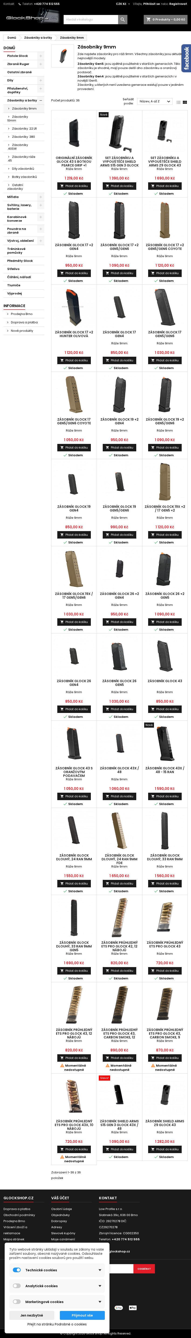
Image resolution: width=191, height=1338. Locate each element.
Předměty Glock (20, 261)
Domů (9, 48)
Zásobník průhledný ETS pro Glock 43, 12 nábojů (74, 1033)
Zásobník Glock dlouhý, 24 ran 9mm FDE (119, 859)
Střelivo (13, 269)
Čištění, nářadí (19, 277)
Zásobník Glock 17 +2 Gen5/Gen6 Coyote (165, 247)
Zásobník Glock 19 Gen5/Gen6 (119, 508)
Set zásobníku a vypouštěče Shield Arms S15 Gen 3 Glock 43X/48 (119, 163)
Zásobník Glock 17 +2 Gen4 (74, 247)
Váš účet (60, 1198)
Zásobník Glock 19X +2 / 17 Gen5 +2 (165, 508)
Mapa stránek (13, 1239)
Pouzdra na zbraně (16, 231)
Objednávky (60, 1215)
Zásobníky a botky (22, 100)
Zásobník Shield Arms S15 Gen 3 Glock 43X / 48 (119, 1125)
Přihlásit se (151, 4)
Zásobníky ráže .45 (21, 159)
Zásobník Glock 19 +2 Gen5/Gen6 (165, 421)
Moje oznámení (63, 1239)
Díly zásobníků (23, 168)
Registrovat (178, 4)
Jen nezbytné (31, 1315)
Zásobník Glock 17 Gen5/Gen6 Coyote (74, 421)
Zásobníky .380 (23, 137)
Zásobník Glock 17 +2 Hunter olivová (74, 334)
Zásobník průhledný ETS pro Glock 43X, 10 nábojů (74, 1125)
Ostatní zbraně (19, 72)
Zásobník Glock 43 (165, 681)
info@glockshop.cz (114, 1251)
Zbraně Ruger (18, 64)
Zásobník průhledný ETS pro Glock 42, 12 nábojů (119, 946)
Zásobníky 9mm (24, 108)
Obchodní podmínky (19, 1215)
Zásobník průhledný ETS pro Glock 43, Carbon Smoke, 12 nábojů (119, 1035)
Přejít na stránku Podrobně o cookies (57, 1324)
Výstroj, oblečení (20, 241)
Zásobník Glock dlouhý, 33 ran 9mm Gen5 (74, 946)
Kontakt (8, 4)
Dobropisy (59, 1221)
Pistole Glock (17, 56)
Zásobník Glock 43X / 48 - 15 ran (164, 770)
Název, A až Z (155, 101)
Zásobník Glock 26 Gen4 (74, 683)
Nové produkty (21, 330)
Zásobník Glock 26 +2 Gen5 (164, 595)
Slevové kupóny (63, 1233)
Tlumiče (13, 285)
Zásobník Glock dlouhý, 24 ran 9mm (74, 857)
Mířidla (13, 197)
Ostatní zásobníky (15, 187)
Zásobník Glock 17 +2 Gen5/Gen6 (119, 247)
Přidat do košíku (74, 186)
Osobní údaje (61, 1209)
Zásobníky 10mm (17, 118)
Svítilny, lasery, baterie (19, 207)
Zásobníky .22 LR (24, 128)
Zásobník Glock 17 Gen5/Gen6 (164, 334)
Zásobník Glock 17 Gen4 (119, 334)
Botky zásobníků (24, 177)
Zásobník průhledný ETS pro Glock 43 (165, 944)
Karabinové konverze (16, 219)
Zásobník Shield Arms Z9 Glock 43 (164, 1123)
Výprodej (14, 293)
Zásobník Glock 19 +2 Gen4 (119, 421)
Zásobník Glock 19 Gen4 (74, 508)
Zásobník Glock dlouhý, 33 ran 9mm (165, 857)
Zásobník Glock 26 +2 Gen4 (119, 595)
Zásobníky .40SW (17, 147)
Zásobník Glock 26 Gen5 (119, 683)
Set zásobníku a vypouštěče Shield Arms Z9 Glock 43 (164, 162)
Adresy (56, 1227)
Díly (10, 80)
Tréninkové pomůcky (16, 251)
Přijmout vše (82, 1315)
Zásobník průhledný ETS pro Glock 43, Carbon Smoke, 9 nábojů (165, 1035)
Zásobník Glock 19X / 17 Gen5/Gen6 (74, 595)
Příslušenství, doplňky (17, 90)
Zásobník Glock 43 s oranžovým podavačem (74, 772)
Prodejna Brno (21, 314)
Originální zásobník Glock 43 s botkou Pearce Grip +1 (74, 162)
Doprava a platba (24, 322)
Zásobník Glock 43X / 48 (119, 770)
